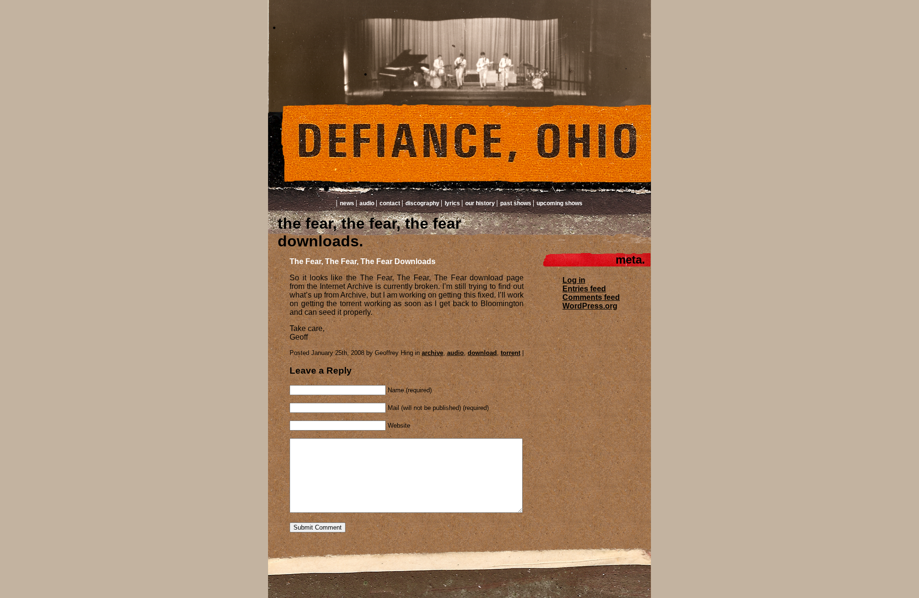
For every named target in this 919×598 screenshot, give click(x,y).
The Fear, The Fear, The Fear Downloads (363, 261)
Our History (480, 203)
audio (455, 352)
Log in (573, 280)
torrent (510, 352)
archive (432, 352)
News (347, 203)
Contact (390, 203)
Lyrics (452, 203)
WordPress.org (589, 306)
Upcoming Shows (560, 203)
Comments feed (591, 297)
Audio (366, 203)
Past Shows (515, 203)
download (482, 352)
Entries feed (584, 289)
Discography (422, 203)
